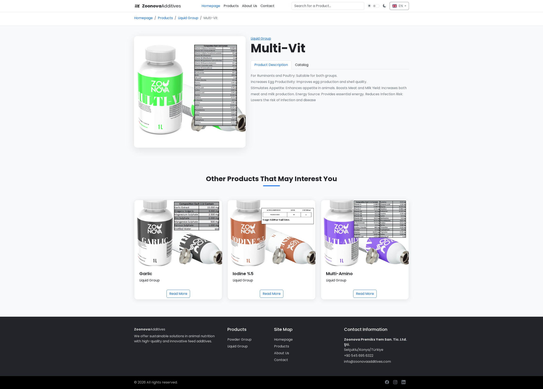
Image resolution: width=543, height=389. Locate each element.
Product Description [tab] (271, 64)
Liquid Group (188, 17)
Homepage (211, 5)
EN (401, 5)
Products (231, 5)
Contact (267, 5)
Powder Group (239, 339)
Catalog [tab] (301, 64)
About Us (249, 5)
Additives (149, 329)
